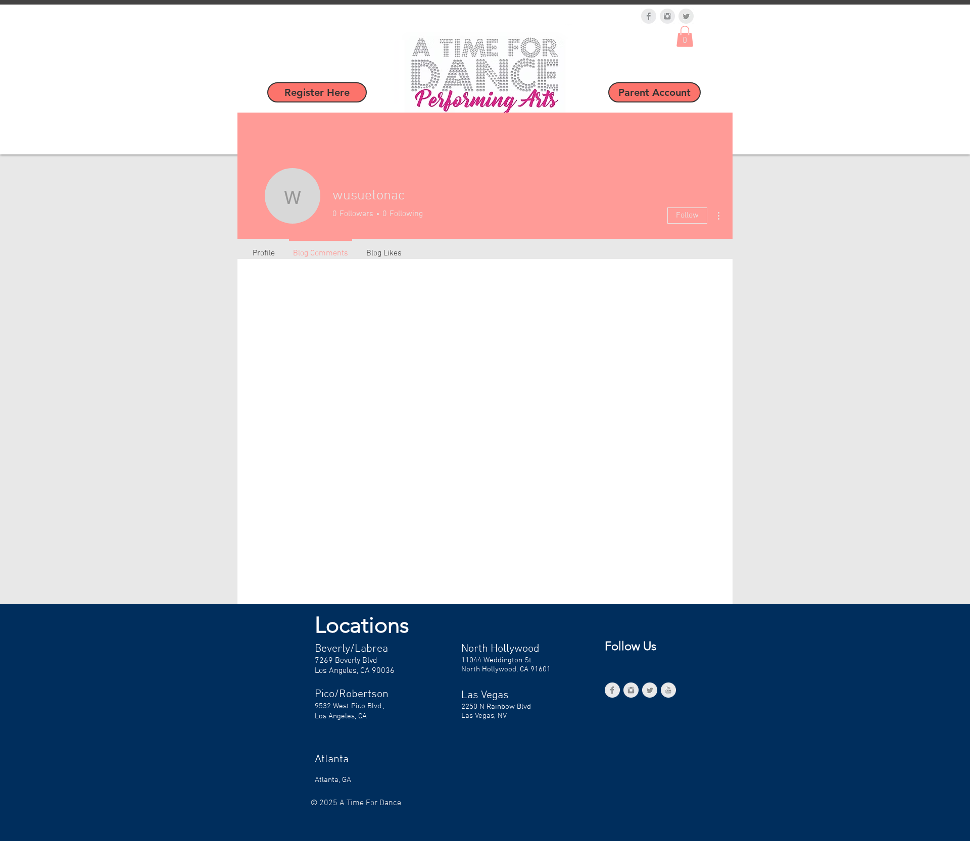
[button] (685, 36)
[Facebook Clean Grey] (648, 16)
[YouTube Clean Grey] (668, 690)
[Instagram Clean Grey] (667, 16)
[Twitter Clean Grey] (686, 16)
